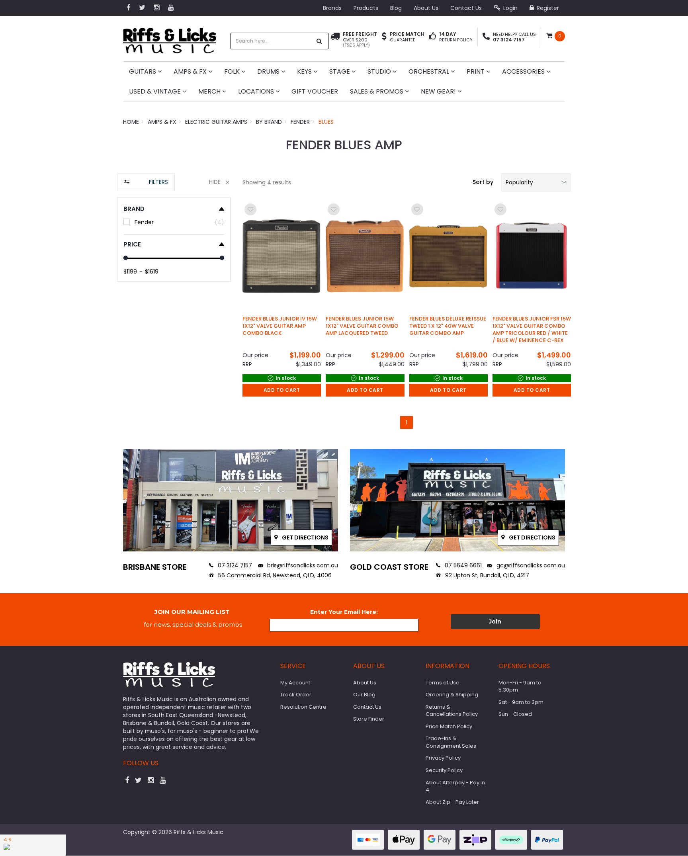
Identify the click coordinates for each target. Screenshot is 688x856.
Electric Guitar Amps (216, 122)
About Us (426, 8)
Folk (232, 71)
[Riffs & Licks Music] (169, 38)
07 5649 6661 (462, 565)
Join (495, 621)
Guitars (143, 71)
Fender (300, 122)
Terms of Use (442, 682)
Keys (305, 71)
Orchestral (429, 71)
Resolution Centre (303, 707)
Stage (340, 71)
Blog (396, 8)
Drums (269, 71)
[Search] (319, 41)
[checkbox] (173, 222)
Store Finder (368, 719)
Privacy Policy (443, 758)
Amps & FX (191, 71)
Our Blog (364, 694)
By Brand (269, 122)
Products (366, 8)
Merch (210, 91)
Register (547, 8)
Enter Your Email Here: (344, 612)
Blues (326, 122)
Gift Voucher (314, 91)
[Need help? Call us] (486, 37)
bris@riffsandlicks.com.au (302, 565)
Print (476, 71)
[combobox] (271, 41)
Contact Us (466, 8)
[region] (174, 305)
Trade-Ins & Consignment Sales (451, 742)
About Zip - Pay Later (452, 802)
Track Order (295, 694)
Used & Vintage (155, 91)
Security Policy (444, 770)
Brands (332, 8)
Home (131, 122)
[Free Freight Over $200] (335, 39)
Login (510, 8)
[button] (536, 182)
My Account (295, 682)
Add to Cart (282, 390)
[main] (406, 315)
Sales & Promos (377, 91)
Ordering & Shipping (452, 694)
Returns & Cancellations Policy (452, 710)
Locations (257, 91)
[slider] (125, 258)
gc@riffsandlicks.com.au (530, 565)
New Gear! (439, 91)
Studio (380, 71)
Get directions (304, 537)
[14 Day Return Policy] (432, 37)
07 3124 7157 (234, 565)
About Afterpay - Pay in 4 (455, 786)
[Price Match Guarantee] (384, 37)
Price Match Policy (449, 726)
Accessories (524, 71)
